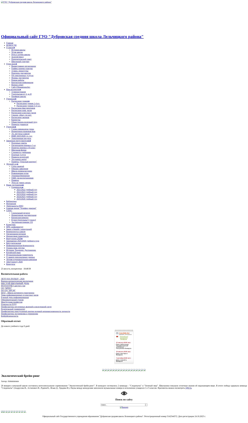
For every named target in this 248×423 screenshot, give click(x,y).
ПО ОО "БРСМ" (8, 290)
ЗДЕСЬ (188, 388)
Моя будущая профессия (11, 302)
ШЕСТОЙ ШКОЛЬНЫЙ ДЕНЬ (15, 283)
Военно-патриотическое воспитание (17, 281)
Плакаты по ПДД (8, 304)
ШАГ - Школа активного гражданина (17, 293)
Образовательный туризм (12, 300)
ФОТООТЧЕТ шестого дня (13, 286)
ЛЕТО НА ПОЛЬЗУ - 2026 (12, 279)
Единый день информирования (15, 297)
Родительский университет (13, 309)
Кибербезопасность (9, 316)
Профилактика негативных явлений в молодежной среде (26, 307)
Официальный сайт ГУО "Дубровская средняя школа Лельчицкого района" (72, 36)
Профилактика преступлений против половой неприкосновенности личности (35, 311)
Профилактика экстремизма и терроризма (19, 314)
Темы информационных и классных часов (19, 295)
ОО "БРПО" (6, 288)
